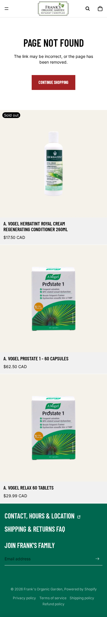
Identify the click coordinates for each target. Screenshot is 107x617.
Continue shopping (53, 82)
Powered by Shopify (80, 589)
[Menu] (6, 8)
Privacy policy (24, 598)
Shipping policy (82, 598)
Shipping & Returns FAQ (35, 529)
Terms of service (52, 598)
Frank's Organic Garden (43, 589)
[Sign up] (97, 559)
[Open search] (87, 8)
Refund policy (53, 604)
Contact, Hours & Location (40, 516)
